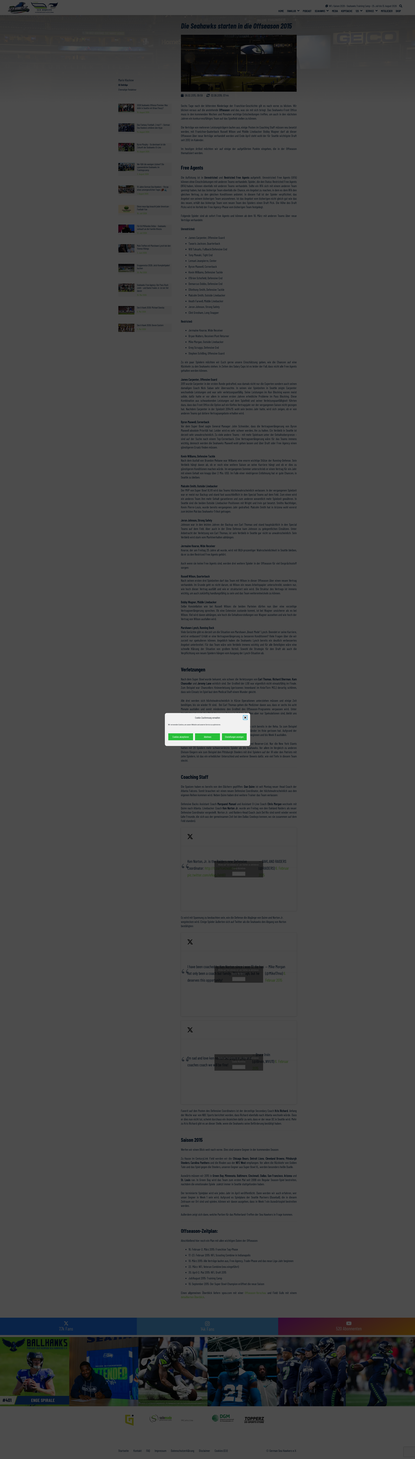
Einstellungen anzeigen (234, 736)
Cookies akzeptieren (180, 736)
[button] (245, 717)
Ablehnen (207, 736)
